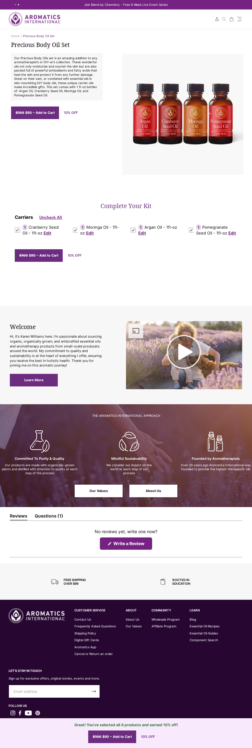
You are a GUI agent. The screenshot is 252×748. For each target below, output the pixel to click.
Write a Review (132, 545)
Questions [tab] (49, 517)
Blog (193, 620)
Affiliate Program (164, 626)
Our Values (98, 491)
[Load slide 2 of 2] (18, 4)
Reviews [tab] (18, 517)
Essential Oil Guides (204, 633)
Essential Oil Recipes (204, 626)
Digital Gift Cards (86, 640)
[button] (239, 19)
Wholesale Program (166, 620)
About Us (153, 491)
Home (15, 36)
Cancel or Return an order (93, 654)
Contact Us (82, 620)
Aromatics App (85, 647)
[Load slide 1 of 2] (15, 4)
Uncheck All (50, 217)
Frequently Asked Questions (95, 626)
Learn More (34, 380)
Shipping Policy (85, 633)
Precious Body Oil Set (39, 36)
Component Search (204, 640)
